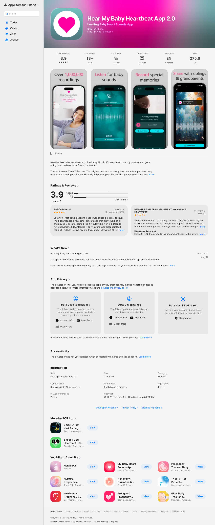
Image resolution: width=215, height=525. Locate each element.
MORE (121, 230)
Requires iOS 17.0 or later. (63, 387)
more (152, 174)
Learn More (146, 337)
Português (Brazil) (149, 511)
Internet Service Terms (60, 522)
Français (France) (121, 511)
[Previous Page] (47, 109)
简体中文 (107, 511)
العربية (86, 511)
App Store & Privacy (82, 522)
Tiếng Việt (164, 511)
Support (114, 522)
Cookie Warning (101, 522)
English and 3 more (114, 387)
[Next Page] (211, 109)
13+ (160, 387)
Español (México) (73, 511)
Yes (52, 397)
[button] (21, 22)
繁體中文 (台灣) (178, 511)
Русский (96, 511)
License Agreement (152, 407)
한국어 (135, 511)
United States (56, 511)
